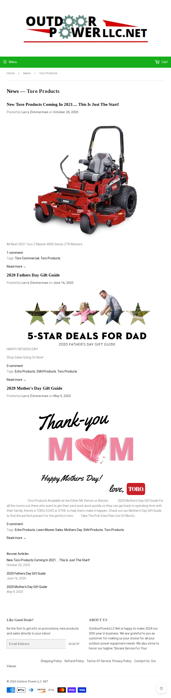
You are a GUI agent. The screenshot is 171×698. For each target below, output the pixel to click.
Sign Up (74, 644)
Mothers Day (73, 530)
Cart (164, 62)
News (27, 73)
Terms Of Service (99, 661)
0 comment (15, 366)
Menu (13, 62)
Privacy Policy (122, 661)
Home (10, 73)
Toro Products (50, 258)
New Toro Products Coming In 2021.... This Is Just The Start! (63, 104)
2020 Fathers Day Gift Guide (33, 275)
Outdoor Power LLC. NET (32, 681)
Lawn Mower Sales (50, 530)
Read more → (16, 266)
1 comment (15, 252)
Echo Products (25, 371)
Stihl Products (46, 371)
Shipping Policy (51, 661)
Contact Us (142, 661)
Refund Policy (74, 661)
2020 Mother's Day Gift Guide (34, 388)
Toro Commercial (27, 258)
